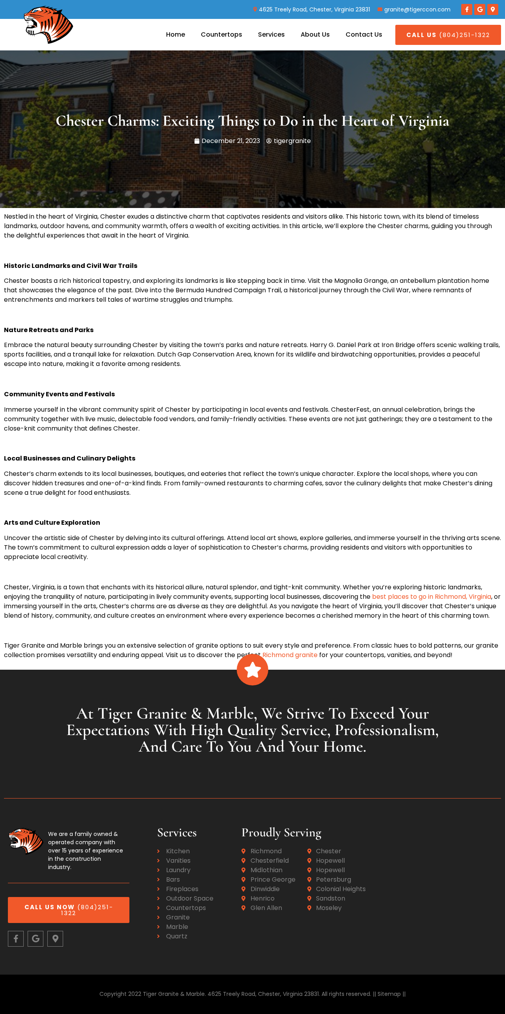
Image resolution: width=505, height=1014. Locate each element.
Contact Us (364, 34)
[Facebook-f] (466, 9)
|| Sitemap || (388, 994)
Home (175, 34)
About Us (315, 34)
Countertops (221, 34)
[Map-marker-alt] (492, 9)
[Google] (479, 9)
